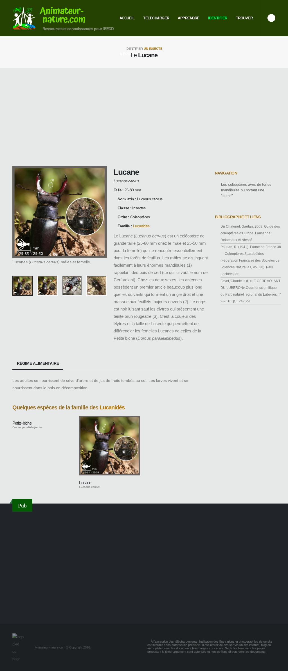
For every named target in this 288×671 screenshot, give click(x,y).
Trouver (244, 18)
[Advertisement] (144, 117)
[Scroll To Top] (278, 664)
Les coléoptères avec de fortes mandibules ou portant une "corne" (246, 190)
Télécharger (156, 18)
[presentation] (19, 218)
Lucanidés (141, 226)
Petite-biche (22, 423)
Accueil (127, 18)
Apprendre (188, 18)
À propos (129, 54)
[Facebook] (271, 18)
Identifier (217, 18)
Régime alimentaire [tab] (38, 363)
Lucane (85, 482)
